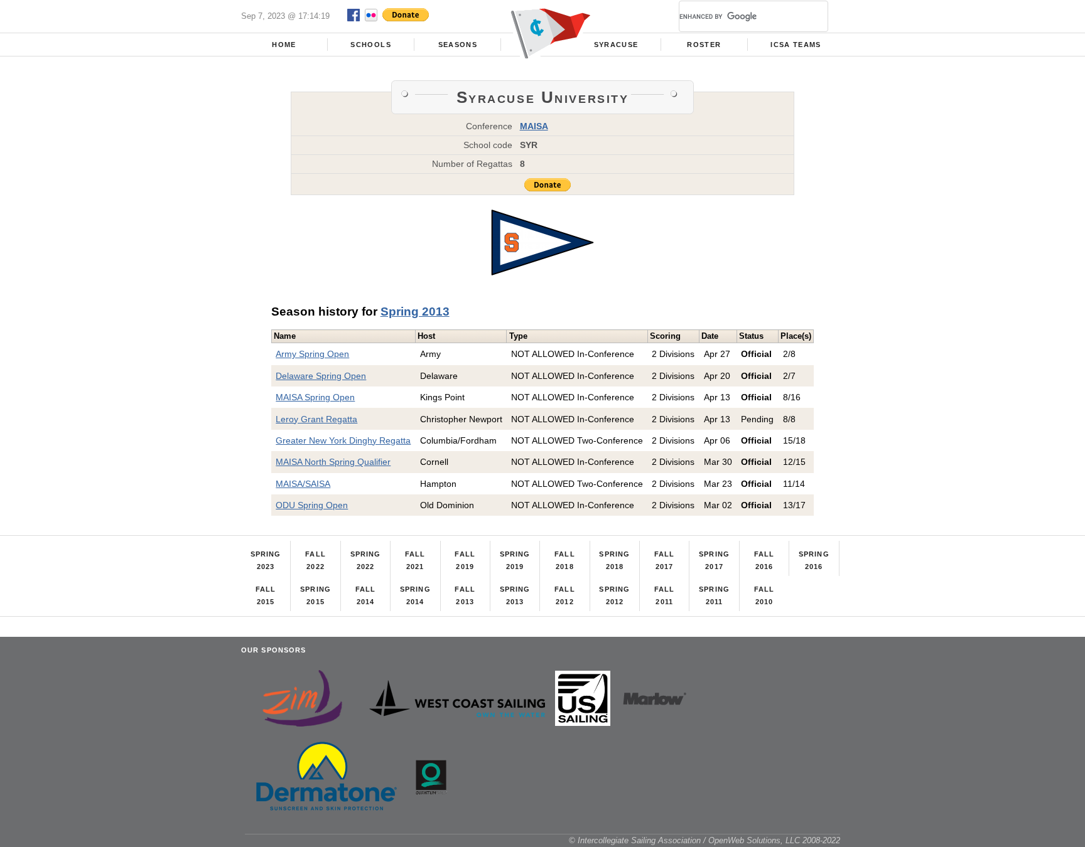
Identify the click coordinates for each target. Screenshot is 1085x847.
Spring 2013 (415, 311)
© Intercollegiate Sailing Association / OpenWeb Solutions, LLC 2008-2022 (704, 840)
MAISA (534, 126)
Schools (370, 44)
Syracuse (616, 44)
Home (284, 44)
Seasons (457, 44)
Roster (704, 44)
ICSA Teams (795, 44)
